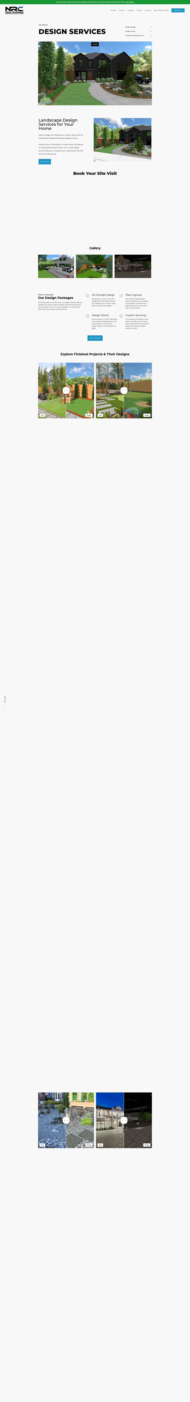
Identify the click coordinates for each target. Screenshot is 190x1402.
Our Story (148, 10)
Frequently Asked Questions (134, 35)
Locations (131, 10)
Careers (139, 10)
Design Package (130, 27)
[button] (45, 161)
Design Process (130, 31)
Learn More (129, 2)
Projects (122, 10)
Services (113, 10)
